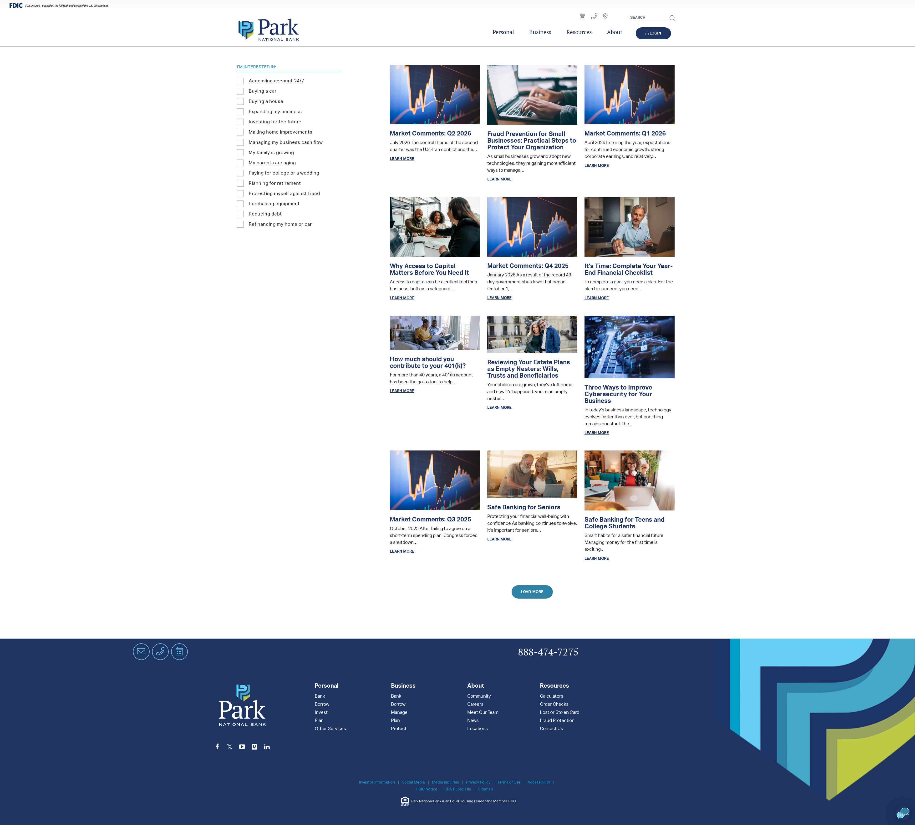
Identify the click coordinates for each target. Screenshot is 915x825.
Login (655, 33)
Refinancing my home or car (280, 224)
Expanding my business (275, 112)
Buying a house (266, 101)
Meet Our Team (482, 712)
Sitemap (485, 789)
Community (479, 696)
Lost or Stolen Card (559, 712)
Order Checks (554, 704)
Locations (477, 728)
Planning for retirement (275, 183)
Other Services (330, 728)
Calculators (551, 696)
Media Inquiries (445, 782)
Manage (399, 712)
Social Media (413, 782)
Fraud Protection (557, 720)
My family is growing (271, 152)
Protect (399, 728)
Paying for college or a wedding (284, 173)
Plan (319, 720)
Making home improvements (280, 132)
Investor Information (377, 782)
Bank (320, 696)
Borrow (322, 704)
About (614, 32)
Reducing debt (265, 214)
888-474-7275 (548, 652)
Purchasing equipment (274, 204)
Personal (503, 32)
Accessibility (539, 782)
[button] (903, 813)
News (473, 720)
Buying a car (263, 91)
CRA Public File (457, 789)
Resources (579, 32)
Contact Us (551, 728)
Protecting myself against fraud (284, 193)
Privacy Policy (478, 782)
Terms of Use (509, 782)
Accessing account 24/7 (276, 81)
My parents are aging (272, 163)
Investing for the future (275, 122)
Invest (321, 712)
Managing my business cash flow (286, 142)
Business (540, 32)
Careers (475, 704)
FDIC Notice (426, 789)
